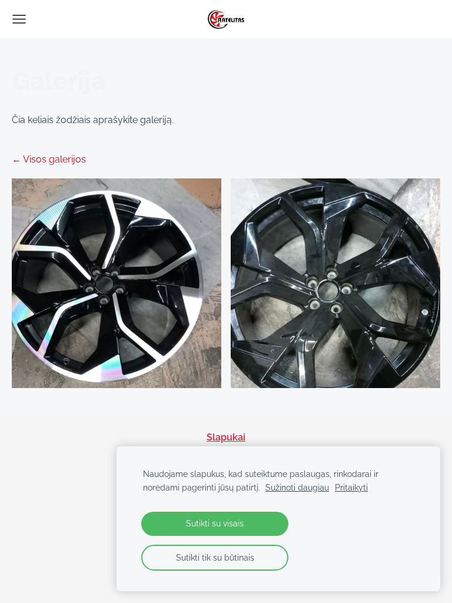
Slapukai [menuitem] (226, 437)
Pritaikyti (351, 487)
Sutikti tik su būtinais (215, 557)
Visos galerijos (54, 159)
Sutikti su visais (215, 523)
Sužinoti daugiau (297, 487)
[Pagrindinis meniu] (19, 19)
